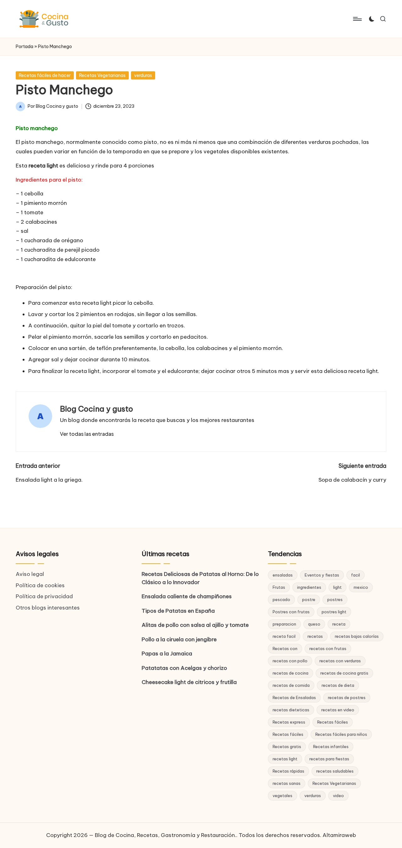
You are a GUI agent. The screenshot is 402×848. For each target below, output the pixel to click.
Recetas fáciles (332, 722)
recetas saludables (335, 771)
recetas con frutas (327, 648)
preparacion (284, 623)
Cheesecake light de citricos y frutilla (189, 682)
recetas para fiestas (329, 758)
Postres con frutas (291, 611)
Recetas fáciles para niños (341, 734)
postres (335, 599)
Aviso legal (30, 574)
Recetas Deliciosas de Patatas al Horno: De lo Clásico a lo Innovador (200, 578)
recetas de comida (291, 685)
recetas (315, 636)
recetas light (285, 758)
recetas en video (337, 709)
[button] (87, 434)
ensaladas (283, 574)
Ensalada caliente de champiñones (187, 596)
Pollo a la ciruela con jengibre (179, 639)
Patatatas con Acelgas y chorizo (184, 668)
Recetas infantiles (331, 746)
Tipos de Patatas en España (178, 610)
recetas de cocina (290, 673)
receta (338, 623)
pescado (281, 599)
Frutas (279, 587)
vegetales (282, 795)
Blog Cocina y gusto (96, 408)
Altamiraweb (339, 835)
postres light (334, 611)
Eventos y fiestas (322, 574)
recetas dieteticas (291, 709)
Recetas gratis (287, 746)
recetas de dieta (338, 685)
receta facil (284, 636)
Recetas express (289, 722)
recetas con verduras (340, 660)
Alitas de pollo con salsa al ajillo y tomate (195, 624)
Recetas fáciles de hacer (45, 75)
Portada (24, 46)
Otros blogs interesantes (48, 607)
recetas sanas (287, 783)
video (338, 795)
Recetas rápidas (288, 771)
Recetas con (285, 648)
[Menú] (357, 19)
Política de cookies (40, 585)
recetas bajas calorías (357, 636)
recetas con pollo (290, 660)
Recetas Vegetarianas (102, 75)
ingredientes (309, 587)
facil (355, 574)
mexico (361, 587)
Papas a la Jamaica (167, 653)
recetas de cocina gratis (344, 673)
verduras (143, 75)
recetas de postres (347, 697)
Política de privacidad (44, 596)
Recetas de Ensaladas (294, 697)
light (337, 587)
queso (314, 623)
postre (308, 599)
